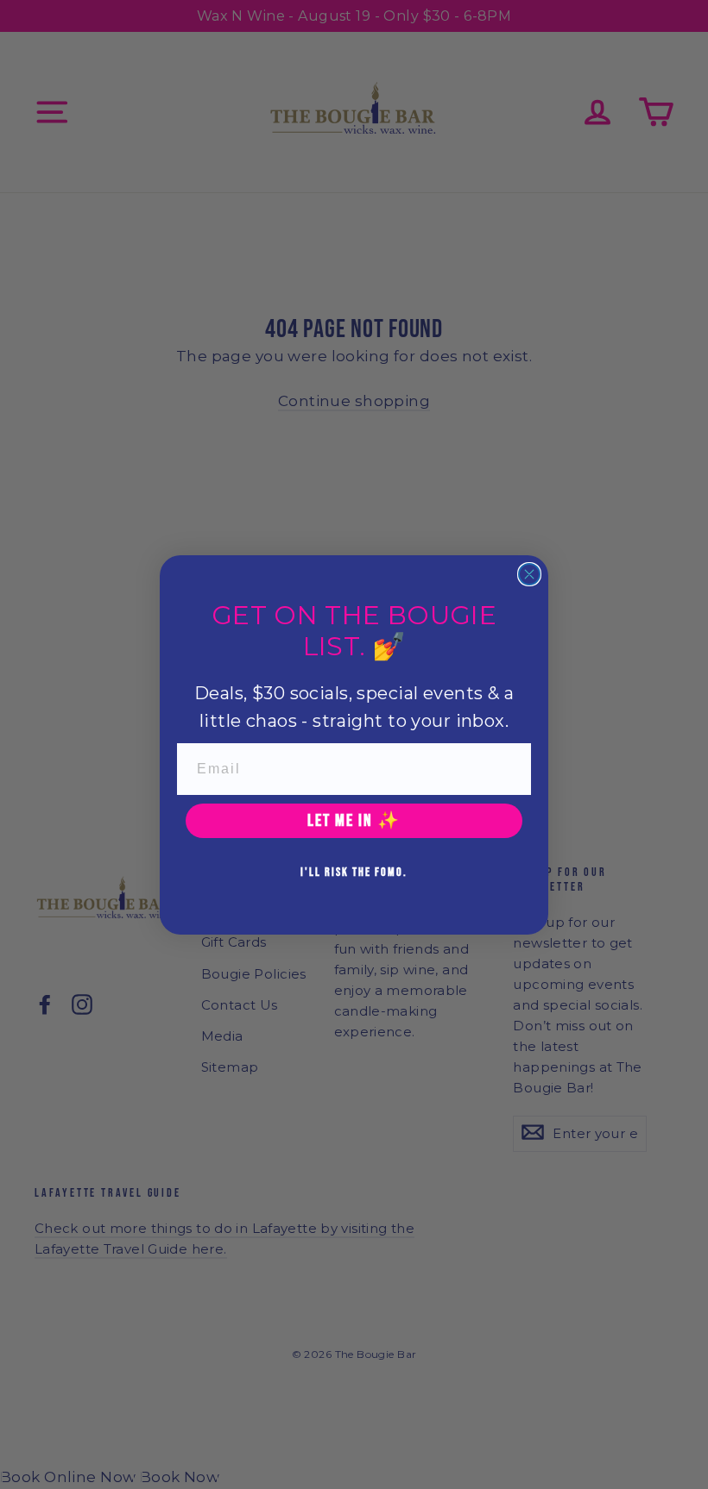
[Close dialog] (529, 574)
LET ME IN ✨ (354, 820)
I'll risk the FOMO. (354, 872)
